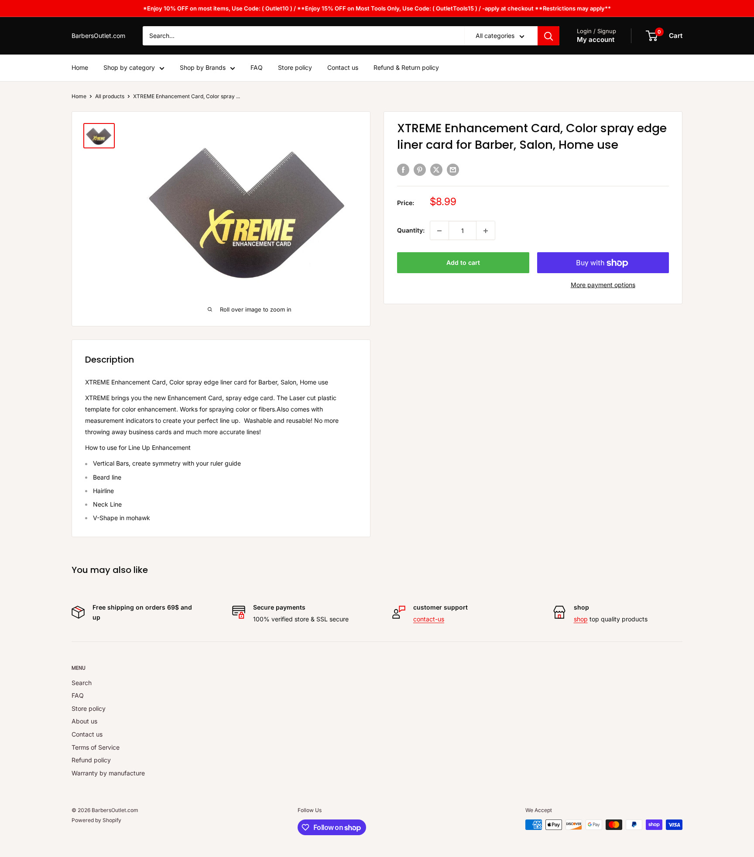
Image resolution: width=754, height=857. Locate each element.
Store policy (295, 68)
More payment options (603, 285)
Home (80, 68)
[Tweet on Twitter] (436, 169)
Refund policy (91, 760)
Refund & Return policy (406, 68)
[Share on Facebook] (403, 169)
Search (82, 682)
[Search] (548, 35)
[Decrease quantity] (439, 231)
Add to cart (463, 263)
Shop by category (129, 68)
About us (84, 721)
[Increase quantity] (485, 231)
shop (581, 619)
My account (595, 40)
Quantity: (411, 230)
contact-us (428, 619)
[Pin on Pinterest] (420, 169)
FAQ (256, 68)
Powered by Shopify (96, 820)
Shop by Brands (203, 68)
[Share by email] (453, 169)
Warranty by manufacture (108, 773)
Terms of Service (96, 747)
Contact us (342, 68)
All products (109, 96)
